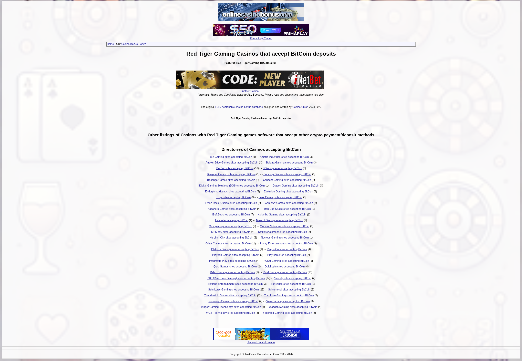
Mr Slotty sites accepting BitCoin (230, 231)
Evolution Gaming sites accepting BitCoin (288, 191)
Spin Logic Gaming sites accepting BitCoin (233, 289)
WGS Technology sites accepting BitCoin (230, 312)
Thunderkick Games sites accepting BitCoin (230, 295)
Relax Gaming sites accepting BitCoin (232, 272)
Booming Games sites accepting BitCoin (287, 174)
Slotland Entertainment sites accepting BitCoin (235, 283)
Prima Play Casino (261, 38)
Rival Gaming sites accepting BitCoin (285, 272)
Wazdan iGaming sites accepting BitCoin (293, 306)
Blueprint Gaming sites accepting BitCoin (231, 174)
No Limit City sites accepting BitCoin (231, 237)
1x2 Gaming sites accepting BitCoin (231, 156)
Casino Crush (300, 106)
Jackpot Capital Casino (261, 342)
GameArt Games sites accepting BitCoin (289, 202)
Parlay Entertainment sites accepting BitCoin (286, 243)
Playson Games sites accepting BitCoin (235, 254)
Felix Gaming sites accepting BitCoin (280, 197)
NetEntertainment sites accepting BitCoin (282, 231)
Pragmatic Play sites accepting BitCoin (232, 260)
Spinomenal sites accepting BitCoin (289, 289)
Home (110, 43)
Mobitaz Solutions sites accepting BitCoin (284, 226)
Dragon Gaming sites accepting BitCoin (296, 185)
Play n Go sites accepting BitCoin (287, 249)
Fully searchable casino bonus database (239, 106)
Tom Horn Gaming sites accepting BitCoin (289, 295)
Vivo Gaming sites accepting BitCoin (288, 301)
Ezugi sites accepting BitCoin (233, 197)
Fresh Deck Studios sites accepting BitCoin (231, 202)
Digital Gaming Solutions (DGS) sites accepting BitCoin (232, 185)
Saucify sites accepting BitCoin (292, 278)
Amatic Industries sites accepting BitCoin (284, 156)
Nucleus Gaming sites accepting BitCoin (285, 237)
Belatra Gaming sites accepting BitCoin (289, 162)
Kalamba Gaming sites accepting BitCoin (282, 214)
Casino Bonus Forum (133, 43)
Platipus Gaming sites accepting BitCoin (235, 249)
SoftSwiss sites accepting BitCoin (291, 283)
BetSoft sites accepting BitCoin (234, 168)
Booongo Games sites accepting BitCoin (231, 179)
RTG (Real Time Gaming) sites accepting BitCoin (236, 278)
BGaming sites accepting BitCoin (282, 168)
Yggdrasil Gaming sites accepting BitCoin (287, 312)
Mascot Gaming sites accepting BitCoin (279, 220)
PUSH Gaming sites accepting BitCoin (286, 260)
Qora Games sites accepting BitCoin (235, 266)
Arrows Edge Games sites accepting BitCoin (232, 162)
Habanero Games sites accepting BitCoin (232, 208)
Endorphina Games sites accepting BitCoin (230, 191)
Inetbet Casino (250, 91)
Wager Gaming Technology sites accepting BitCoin (231, 306)
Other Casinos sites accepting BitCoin (228, 243)
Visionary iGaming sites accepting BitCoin (233, 301)
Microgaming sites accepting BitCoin (230, 226)
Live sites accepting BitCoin (231, 220)
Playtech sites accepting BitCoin (286, 254)
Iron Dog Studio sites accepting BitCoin (287, 208)
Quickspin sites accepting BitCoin (285, 266)
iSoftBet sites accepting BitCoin (231, 214)
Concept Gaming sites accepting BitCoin (287, 179)
